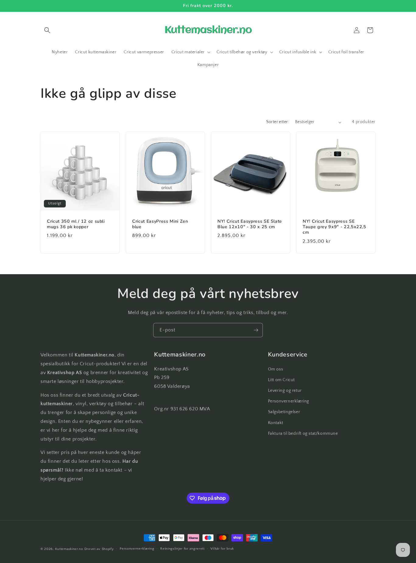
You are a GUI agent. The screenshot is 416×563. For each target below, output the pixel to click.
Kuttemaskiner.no (69, 549)
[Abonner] (256, 330)
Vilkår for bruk (222, 549)
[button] (47, 30)
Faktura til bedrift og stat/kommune (303, 433)
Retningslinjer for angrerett (182, 549)
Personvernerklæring (288, 401)
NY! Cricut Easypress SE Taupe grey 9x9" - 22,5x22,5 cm (334, 227)
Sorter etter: (277, 121)
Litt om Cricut (281, 379)
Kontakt (275, 422)
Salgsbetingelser (284, 411)
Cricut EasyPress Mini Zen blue (160, 224)
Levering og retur (285, 390)
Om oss (275, 369)
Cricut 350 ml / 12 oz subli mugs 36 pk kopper (76, 224)
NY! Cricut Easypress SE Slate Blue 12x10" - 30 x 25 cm (249, 224)
